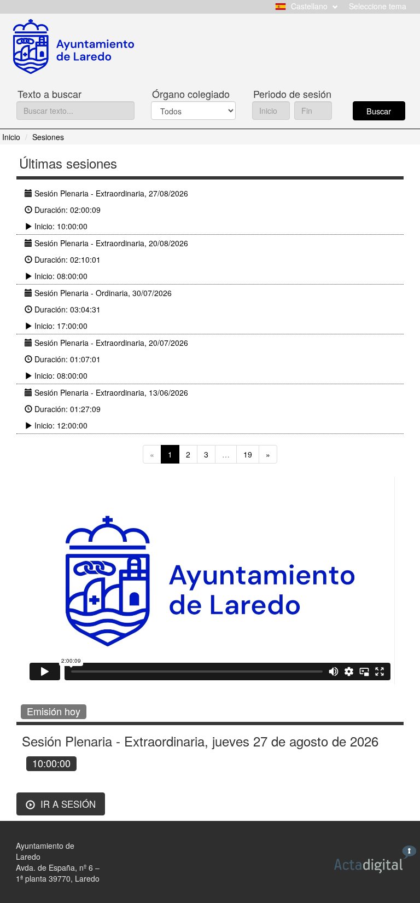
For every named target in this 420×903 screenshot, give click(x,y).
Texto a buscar (49, 93)
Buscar (378, 111)
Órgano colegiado (191, 93)
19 (247, 454)
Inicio (11, 136)
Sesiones (48, 136)
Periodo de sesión (292, 93)
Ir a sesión (67, 804)
